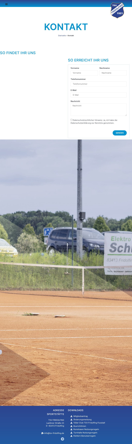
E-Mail (73, 90)
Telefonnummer (78, 79)
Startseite (62, 36)
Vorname (75, 68)
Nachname (105, 68)
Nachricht (75, 101)
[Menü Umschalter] (6, 4)
